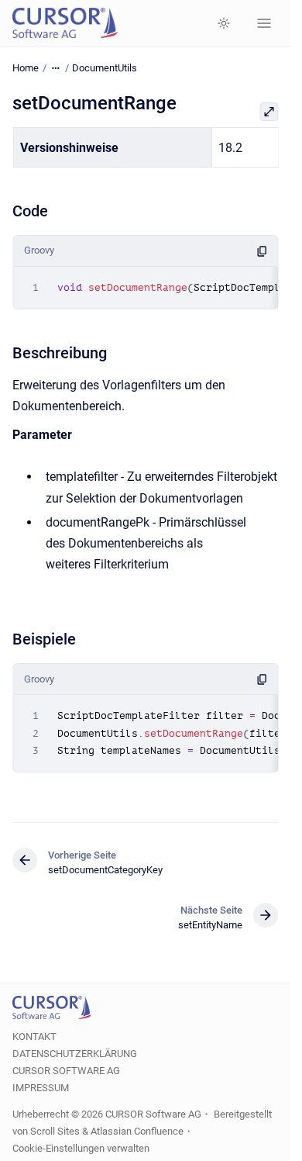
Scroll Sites (55, 1131)
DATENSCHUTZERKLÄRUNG (74, 1053)
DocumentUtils (104, 68)
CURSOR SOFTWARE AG (66, 1070)
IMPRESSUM (40, 1088)
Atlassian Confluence (137, 1131)
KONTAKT (34, 1036)
